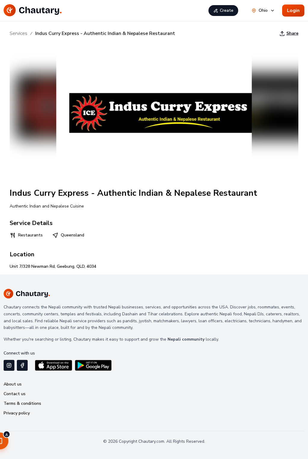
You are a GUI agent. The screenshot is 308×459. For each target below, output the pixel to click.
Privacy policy (17, 413)
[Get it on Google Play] (93, 365)
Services (18, 33)
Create (226, 10)
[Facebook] (22, 365)
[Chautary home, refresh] (33, 10)
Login (293, 10)
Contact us (15, 394)
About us (13, 384)
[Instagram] (9, 365)
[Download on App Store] (53, 365)
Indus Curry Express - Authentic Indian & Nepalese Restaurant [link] (105, 33)
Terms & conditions (22, 403)
